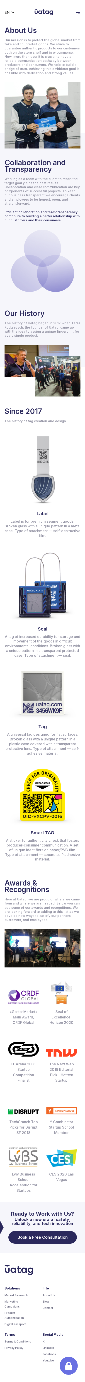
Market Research (16, 1295)
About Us (49, 1295)
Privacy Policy (14, 1348)
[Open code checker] (69, 1366)
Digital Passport (15, 1324)
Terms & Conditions (18, 1341)
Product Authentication (14, 1315)
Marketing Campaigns (12, 1304)
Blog (46, 1301)
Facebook (49, 1354)
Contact (48, 1308)
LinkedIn (48, 1348)
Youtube (48, 1360)
